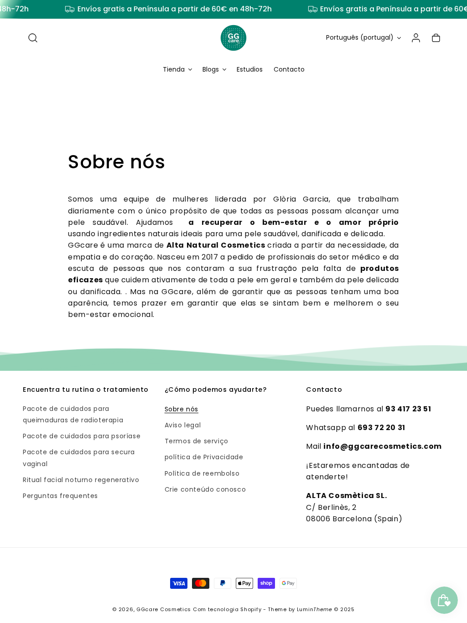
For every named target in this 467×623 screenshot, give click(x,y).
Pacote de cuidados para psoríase (81, 436)
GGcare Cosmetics (163, 609)
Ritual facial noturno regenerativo (81, 479)
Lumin (314, 609)
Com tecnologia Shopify (227, 609)
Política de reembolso (202, 473)
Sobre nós (181, 409)
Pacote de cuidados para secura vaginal (79, 457)
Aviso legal (183, 425)
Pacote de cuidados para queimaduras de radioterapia (73, 414)
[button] (33, 38)
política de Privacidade (204, 457)
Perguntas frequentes (60, 495)
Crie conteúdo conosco (205, 489)
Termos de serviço (196, 441)
